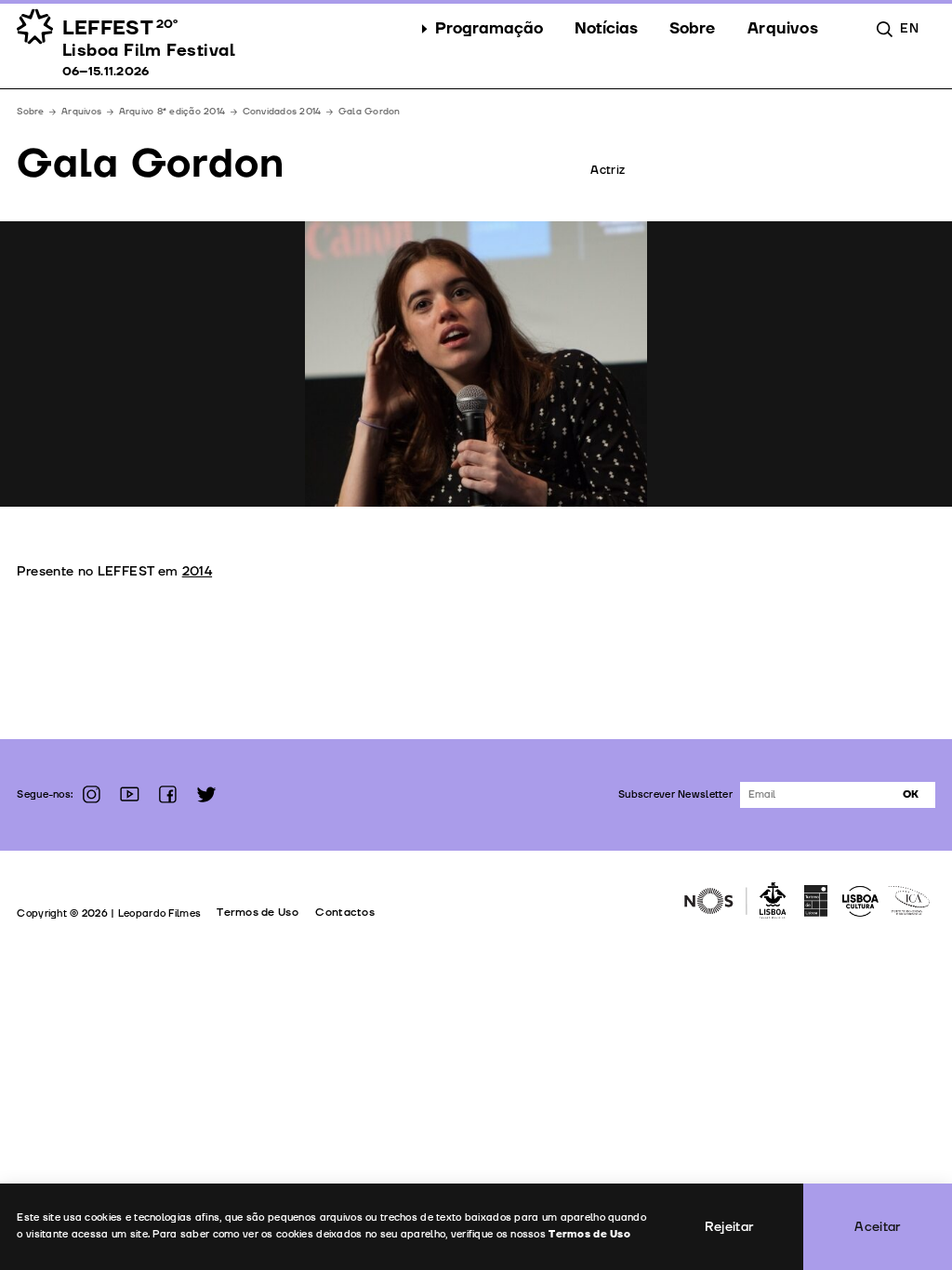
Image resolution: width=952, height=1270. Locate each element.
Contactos (345, 912)
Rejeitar (729, 1227)
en (909, 28)
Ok (911, 794)
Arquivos (81, 111)
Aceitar (877, 1227)
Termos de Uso (257, 912)
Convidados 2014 (282, 111)
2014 (197, 571)
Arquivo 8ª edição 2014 (172, 111)
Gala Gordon (369, 111)
